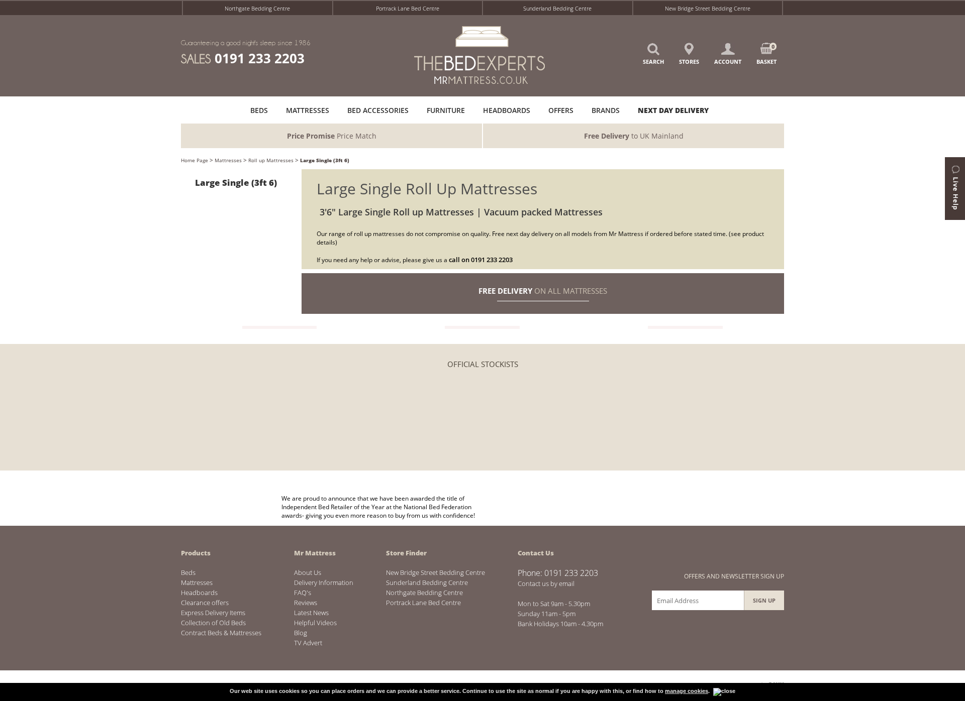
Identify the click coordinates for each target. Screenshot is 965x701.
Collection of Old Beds (213, 622)
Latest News (311, 612)
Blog (300, 632)
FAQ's (302, 592)
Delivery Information (323, 582)
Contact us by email (546, 583)
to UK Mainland (634, 136)
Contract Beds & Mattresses (221, 632)
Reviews (305, 602)
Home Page (194, 160)
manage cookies (686, 691)
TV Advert (308, 642)
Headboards (199, 592)
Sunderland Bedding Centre (557, 8)
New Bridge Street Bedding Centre (707, 8)
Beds (188, 572)
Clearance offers (205, 602)
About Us (307, 572)
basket (766, 54)
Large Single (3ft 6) (324, 160)
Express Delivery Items (213, 612)
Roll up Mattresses (271, 160)
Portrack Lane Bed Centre (407, 8)
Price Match (331, 136)
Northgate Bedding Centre (257, 8)
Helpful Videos (315, 622)
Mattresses (228, 160)
